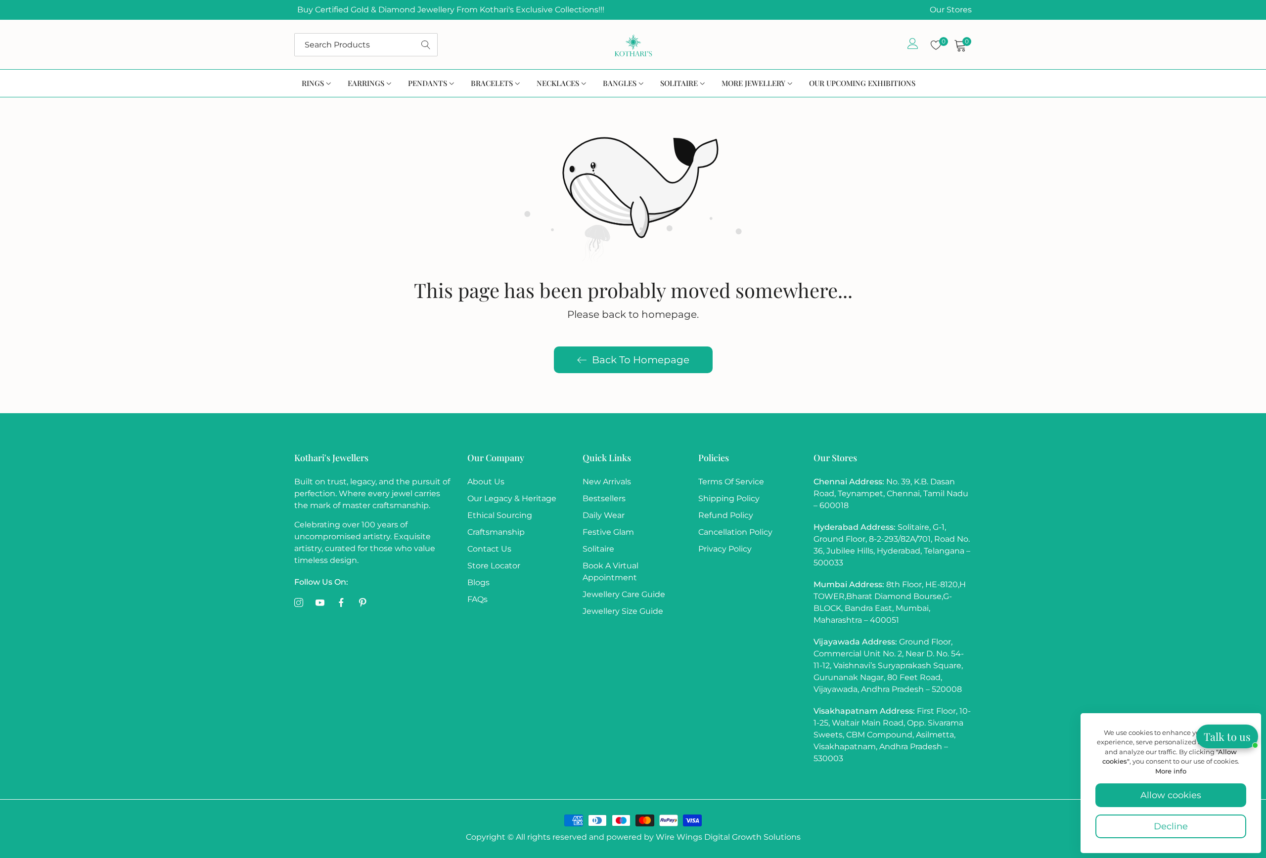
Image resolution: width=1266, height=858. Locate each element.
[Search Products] (426, 44)
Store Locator (493, 565)
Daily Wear (604, 515)
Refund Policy (725, 515)
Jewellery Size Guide (623, 611)
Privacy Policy (725, 549)
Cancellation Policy (735, 532)
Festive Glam (608, 532)
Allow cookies (1170, 795)
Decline (1171, 826)
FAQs (477, 599)
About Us (485, 481)
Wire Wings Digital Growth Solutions (727, 837)
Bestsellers (604, 498)
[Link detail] (298, 603)
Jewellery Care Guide (624, 594)
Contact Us (489, 549)
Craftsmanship (496, 532)
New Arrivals (607, 481)
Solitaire (598, 549)
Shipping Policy (729, 498)
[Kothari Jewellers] (633, 45)
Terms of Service (731, 481)
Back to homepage (640, 360)
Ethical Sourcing (499, 515)
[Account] (912, 45)
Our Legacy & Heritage (511, 498)
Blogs (478, 582)
